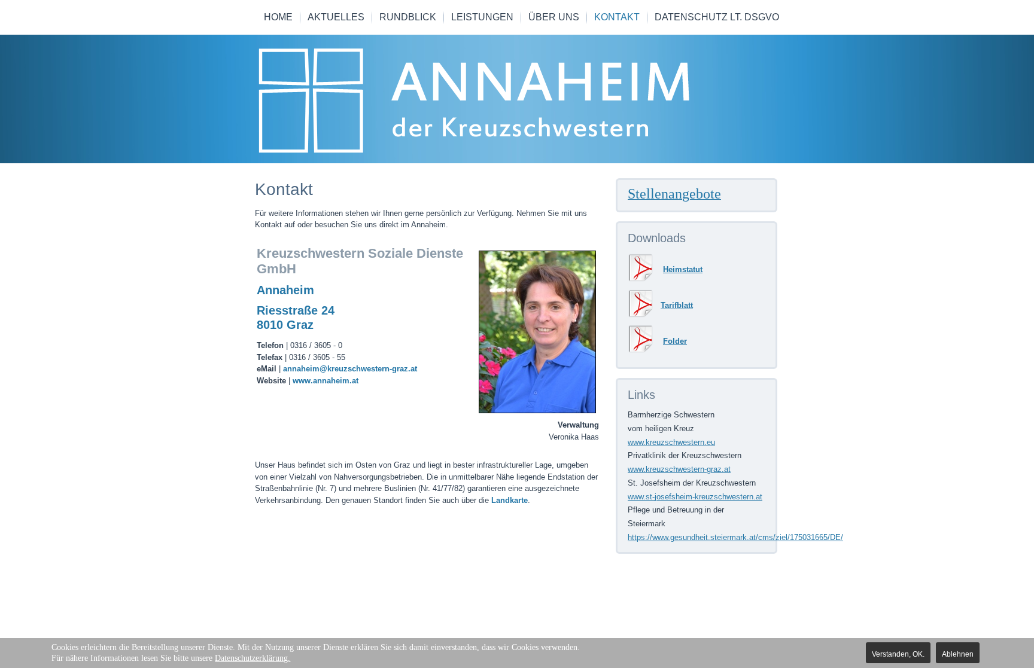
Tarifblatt (677, 305)
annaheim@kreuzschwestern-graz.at (350, 368)
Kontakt (617, 17)
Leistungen (482, 17)
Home (278, 17)
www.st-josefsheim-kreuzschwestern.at (695, 496)
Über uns (553, 17)
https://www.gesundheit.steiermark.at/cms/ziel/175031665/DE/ (735, 537)
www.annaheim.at (325, 380)
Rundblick (407, 17)
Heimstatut (682, 269)
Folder (675, 341)
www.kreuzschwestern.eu (671, 442)
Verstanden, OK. (898, 654)
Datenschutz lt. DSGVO (717, 17)
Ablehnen (958, 654)
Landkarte (509, 500)
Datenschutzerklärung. (252, 658)
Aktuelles (336, 17)
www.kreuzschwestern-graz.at (679, 469)
